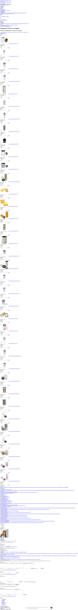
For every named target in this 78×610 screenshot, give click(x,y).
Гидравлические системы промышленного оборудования (9, 491)
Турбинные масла (37, 503)
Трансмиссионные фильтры (26, 490)
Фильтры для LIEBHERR (64, 487)
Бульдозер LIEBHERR (3, 522)
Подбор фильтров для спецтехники (19, 23)
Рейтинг (9, 581)
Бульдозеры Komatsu (3, 509)
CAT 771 (14, 32)
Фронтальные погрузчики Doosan (14, 515)
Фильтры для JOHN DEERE (57, 487)
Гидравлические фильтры (33, 490)
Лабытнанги (3, 603)
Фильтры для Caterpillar (26, 487)
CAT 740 (9, 32)
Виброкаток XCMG (12, 512)
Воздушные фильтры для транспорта (17, 490)
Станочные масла (55, 503)
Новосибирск (4, 604)
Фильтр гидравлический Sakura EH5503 (14, 431)
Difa (1, 526)
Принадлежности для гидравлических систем (30, 492)
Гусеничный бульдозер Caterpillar (14, 513)
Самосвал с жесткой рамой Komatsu (29, 509)
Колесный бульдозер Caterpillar (45, 513)
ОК (51, 607)
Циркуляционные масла (49, 503)
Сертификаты (7, 0)
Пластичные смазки (75, 503)
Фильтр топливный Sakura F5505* (13, 43)
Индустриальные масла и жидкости (6, 502)
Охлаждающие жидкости (22, 505)
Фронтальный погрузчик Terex (21, 519)
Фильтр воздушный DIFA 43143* (13, 243)
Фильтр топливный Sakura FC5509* (14, 56)
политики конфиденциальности (11, 574)
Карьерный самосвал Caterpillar (23, 513)
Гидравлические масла (15, 505)
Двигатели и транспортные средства (6, 489)
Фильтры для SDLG (45, 487)
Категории (2, 22)
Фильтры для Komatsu (8, 487)
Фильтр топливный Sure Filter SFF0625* (14, 81)
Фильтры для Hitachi (14, 487)
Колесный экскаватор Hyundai (14, 516)
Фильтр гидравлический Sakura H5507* (14, 131)
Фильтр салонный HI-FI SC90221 (13, 318)
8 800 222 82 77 (2, 607)
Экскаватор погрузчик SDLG (18, 518)
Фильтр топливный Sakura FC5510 (13, 68)
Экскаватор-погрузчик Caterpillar (4, 513)
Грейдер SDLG (11, 518)
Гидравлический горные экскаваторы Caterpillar (34, 513)
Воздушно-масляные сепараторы (53, 490)
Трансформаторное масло (3, 504)
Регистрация (4, 3)
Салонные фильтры (40, 490)
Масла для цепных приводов (68, 503)
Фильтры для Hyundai (39, 487)
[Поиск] (8, 5)
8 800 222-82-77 (2, 25)
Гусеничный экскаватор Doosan (4, 515)
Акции (10, 0)
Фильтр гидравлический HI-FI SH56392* (14, 181)
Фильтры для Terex (50, 487)
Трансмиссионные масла (8, 505)
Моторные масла (2, 505)
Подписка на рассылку (14, 546)
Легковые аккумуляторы (4, 498)
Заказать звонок (2, 1)
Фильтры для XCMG (20, 487)
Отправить (42, 568)
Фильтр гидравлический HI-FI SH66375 (14, 468)
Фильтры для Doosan (33, 487)
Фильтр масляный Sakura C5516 (13, 343)
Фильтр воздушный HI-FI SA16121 (13, 268)
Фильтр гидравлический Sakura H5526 (14, 393)
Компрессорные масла (3, 503)
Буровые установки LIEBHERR (11, 522)
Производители (2, 11)
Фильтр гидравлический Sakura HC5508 (14, 418)
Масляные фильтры (9, 490)
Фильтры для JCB (2, 487)
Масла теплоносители (61, 503)
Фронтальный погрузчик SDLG (4, 518)
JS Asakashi (2, 527)
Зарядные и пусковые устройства (6, 500)
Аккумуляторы (7, 13)
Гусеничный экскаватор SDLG (26, 518)
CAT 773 (17, 32)
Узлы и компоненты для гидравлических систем (17, 492)
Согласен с (30, 581)
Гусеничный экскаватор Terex (12, 519)
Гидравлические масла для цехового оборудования (14, 503)
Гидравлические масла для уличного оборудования (28, 503)
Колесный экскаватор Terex (29, 519)
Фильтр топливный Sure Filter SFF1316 (14, 293)
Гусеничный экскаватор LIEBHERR (30, 522)
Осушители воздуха (45, 490)
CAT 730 (4, 32)
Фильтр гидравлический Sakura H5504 (14, 106)
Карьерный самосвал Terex (37, 519)
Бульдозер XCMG (23, 512)
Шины (4, 13)
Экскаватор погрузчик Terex (4, 519)
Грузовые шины (3, 495)
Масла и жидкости (11, 13)
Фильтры (1, 13)
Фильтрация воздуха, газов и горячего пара (7, 493)
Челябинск (3, 600)
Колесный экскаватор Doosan (23, 515)
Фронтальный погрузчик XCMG (4, 512)
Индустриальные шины (4, 496)
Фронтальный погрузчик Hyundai (22, 516)
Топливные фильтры (3, 490)
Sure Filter (2, 525)
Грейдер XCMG (28, 512)
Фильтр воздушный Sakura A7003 (13, 156)
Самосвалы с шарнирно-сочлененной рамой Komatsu (42, 509)
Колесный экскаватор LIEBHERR (20, 522)
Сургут (3, 601)
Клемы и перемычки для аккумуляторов (7, 501)
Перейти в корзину (8, 609)
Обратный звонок (7, 607)
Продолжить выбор (3, 609)
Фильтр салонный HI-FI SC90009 (13, 206)
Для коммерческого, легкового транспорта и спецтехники (68, 555)
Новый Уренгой (4, 602)
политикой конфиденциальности (31, 581)
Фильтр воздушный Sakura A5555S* (14, 169)
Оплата (4, 0)
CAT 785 (24, 32)
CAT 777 (22, 32)
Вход (1, 3)
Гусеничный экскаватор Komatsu (10, 509)
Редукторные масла (43, 503)
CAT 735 (6, 32)
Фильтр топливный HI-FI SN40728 (13, 218)
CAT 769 (12, 32)
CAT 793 (27, 32)
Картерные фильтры (66, 490)
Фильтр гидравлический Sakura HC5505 (14, 368)
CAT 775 (19, 32)
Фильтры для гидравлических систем (5, 492)
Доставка (1, 0)
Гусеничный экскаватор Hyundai (4, 516)
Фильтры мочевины (60, 490)
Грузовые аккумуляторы (10, 559)
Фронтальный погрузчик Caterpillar (55, 513)
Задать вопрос (2, 539)
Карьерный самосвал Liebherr (40, 522)
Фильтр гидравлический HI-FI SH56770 (14, 456)
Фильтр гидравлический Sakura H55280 (14, 406)
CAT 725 (1, 32)
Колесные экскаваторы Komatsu (19, 509)
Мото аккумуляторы (17, 559)
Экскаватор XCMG (18, 512)
